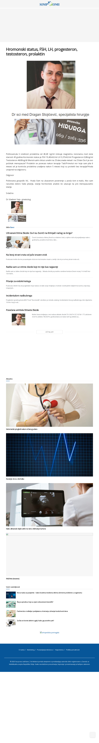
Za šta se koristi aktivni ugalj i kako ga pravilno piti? (35, 620)
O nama (22, 650)
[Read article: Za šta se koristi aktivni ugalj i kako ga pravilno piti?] (11, 622)
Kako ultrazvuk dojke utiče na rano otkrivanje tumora (26, 529)
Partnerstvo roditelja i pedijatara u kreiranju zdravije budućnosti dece (42, 611)
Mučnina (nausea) (12, 578)
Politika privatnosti (73, 650)
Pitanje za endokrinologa (18, 281)
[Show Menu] (7, 3)
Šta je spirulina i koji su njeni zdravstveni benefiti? (35, 602)
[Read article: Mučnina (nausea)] (49, 554)
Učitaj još (49, 332)
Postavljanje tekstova (45, 650)
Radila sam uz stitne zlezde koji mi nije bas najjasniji (32, 266)
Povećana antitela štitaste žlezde (22, 310)
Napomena (59, 650)
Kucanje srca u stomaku (15, 479)
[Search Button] (92, 3)
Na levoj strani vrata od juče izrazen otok (26, 254)
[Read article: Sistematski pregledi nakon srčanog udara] (49, 405)
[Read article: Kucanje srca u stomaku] (49, 455)
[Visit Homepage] (50, 3)
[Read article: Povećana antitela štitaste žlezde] (18, 319)
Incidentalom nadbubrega (19, 295)
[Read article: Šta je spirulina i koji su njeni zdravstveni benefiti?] (11, 604)
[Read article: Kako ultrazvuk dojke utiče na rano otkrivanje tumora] (49, 504)
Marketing (30, 650)
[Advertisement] (49, 25)
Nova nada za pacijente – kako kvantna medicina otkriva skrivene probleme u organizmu (49, 593)
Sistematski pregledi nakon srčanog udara (21, 429)
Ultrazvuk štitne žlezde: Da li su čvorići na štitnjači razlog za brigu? (39, 233)
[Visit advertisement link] (49, 632)
